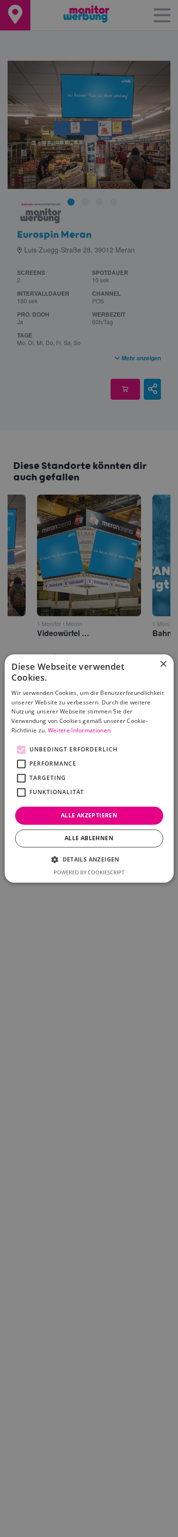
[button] (89, 859)
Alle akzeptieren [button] (89, 815)
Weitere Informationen (79, 730)
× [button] (163, 664)
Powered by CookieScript (89, 872)
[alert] (89, 768)
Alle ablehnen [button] (89, 838)
